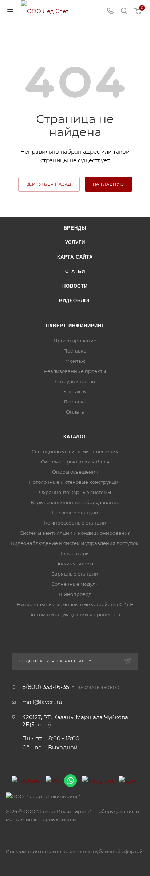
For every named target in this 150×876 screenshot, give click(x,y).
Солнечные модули (75, 584)
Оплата (75, 412)
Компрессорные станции (75, 523)
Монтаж (75, 361)
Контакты (75, 391)
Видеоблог (75, 300)
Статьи (75, 271)
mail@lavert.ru (42, 701)
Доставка (75, 402)
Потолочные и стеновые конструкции (75, 482)
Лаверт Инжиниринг (75, 325)
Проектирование (75, 340)
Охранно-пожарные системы (75, 492)
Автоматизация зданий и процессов (75, 614)
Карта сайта (75, 257)
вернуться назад (49, 184)
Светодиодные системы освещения (75, 451)
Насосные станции (75, 512)
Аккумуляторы (75, 563)
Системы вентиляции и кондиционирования (75, 533)
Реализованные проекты (75, 371)
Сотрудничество (75, 381)
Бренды (75, 228)
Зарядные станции (75, 574)
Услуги (75, 242)
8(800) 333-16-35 (45, 687)
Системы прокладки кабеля (75, 462)
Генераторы (75, 553)
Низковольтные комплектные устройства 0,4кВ (75, 604)
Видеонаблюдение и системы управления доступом (75, 543)
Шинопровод (75, 594)
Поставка (75, 351)
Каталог (75, 436)
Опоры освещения (75, 472)
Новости (75, 286)
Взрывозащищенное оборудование (75, 502)
